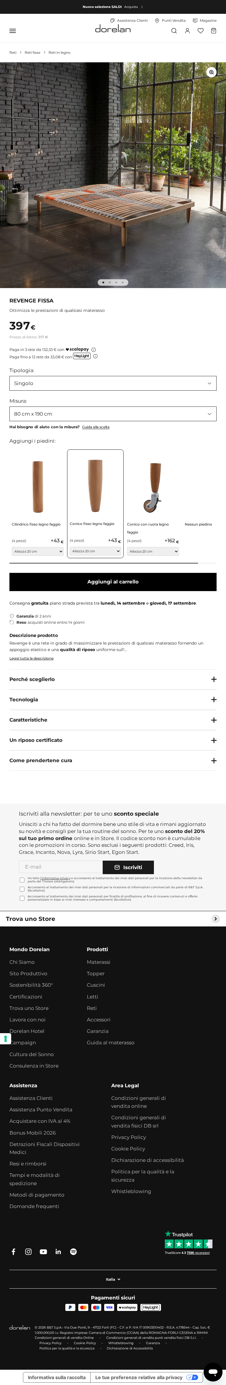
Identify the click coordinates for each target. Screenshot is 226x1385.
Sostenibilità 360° (31, 985)
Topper (96, 973)
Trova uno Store (29, 1008)
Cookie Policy (128, 1149)
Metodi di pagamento (36, 1195)
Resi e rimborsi (27, 1164)
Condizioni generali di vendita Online (64, 1338)
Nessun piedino (198, 524)
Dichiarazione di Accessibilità (130, 1348)
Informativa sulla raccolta (57, 1377)
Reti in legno (60, 52)
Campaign (22, 1043)
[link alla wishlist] (200, 30)
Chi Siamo (22, 962)
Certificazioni (25, 997)
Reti (12, 52)
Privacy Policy (128, 1137)
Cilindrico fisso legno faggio (36, 524)
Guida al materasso (110, 1043)
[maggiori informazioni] (93, 349)
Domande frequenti (34, 1206)
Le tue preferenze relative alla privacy (138, 1377)
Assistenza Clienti (31, 1098)
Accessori (99, 1020)
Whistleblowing (131, 1191)
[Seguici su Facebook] (13, 1252)
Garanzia (98, 1031)
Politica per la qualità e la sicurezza (142, 1175)
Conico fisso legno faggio (92, 523)
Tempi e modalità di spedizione (34, 1179)
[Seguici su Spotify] (73, 1252)
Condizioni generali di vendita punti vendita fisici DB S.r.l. (151, 1338)
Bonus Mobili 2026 (32, 1133)
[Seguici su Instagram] (28, 1252)
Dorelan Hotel (26, 1031)
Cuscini (96, 985)
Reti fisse (32, 52)
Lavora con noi (27, 1020)
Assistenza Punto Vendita (40, 1110)
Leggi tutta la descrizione (31, 658)
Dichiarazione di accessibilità (147, 1160)
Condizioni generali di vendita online (138, 1102)
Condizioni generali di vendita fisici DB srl (138, 1121)
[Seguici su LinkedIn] (58, 1252)
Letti (92, 997)
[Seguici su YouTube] (43, 1252)
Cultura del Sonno (31, 1054)
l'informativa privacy (55, 878)
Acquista (131, 7)
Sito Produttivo (28, 973)
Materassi (98, 962)
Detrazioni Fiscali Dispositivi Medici (44, 1148)
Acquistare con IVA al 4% (39, 1121)
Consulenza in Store (34, 1066)
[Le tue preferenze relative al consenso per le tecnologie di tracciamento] (5, 1038)
